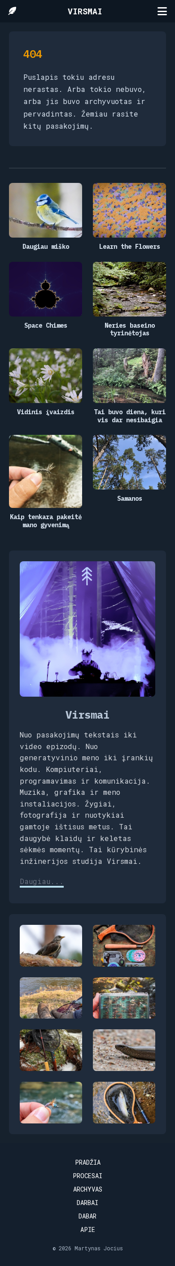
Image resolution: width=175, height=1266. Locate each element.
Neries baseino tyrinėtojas (130, 330)
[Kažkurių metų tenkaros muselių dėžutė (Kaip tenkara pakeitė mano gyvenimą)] (124, 998)
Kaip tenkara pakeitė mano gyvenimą (46, 521)
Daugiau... (42, 881)
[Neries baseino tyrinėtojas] (51, 998)
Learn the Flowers (129, 247)
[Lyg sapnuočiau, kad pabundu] (51, 946)
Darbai (87, 1202)
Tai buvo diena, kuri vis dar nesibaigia (130, 416)
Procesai (87, 1175)
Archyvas (87, 1189)
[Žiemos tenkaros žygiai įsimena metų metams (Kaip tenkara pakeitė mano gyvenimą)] (51, 1050)
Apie (87, 1229)
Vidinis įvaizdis (45, 412)
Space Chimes (45, 326)
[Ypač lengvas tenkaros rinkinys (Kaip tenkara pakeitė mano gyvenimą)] (124, 946)
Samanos (129, 499)
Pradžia (88, 1162)
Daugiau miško (45, 247)
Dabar (87, 1216)
